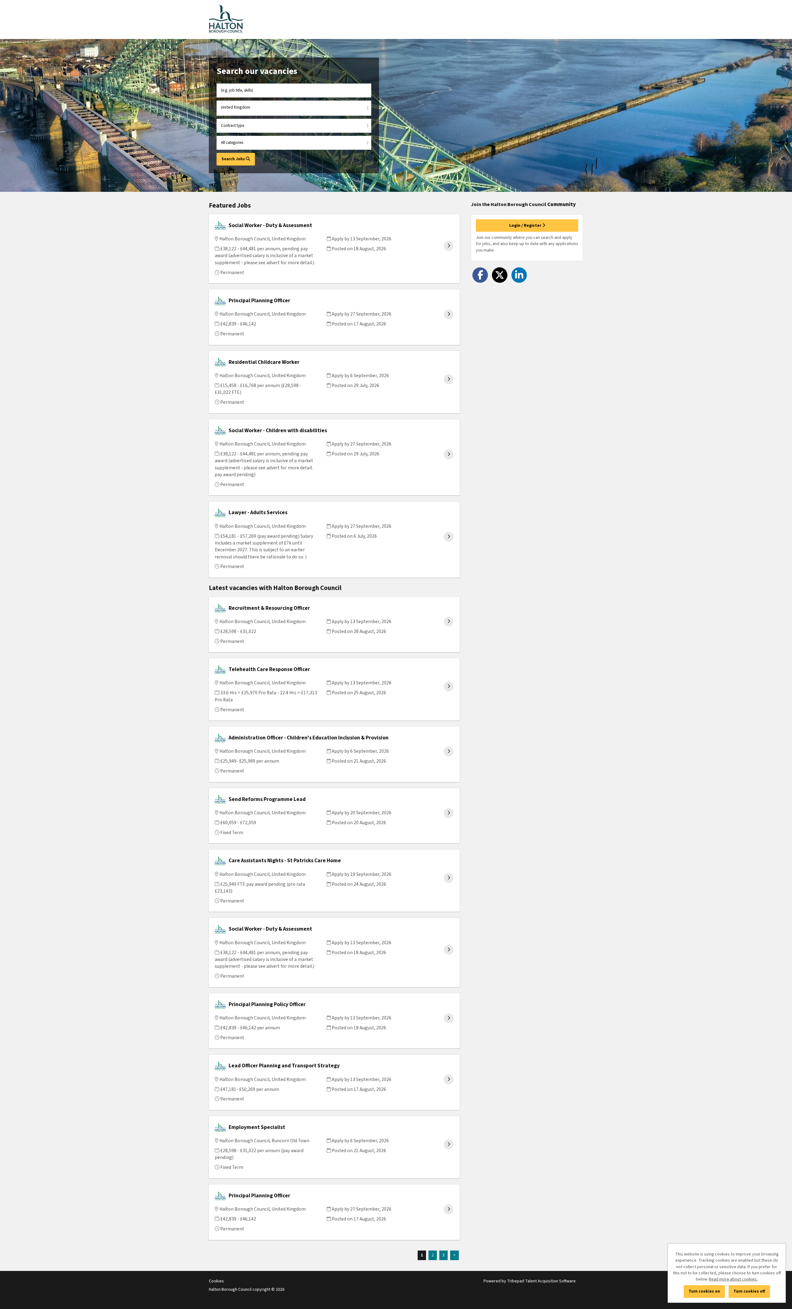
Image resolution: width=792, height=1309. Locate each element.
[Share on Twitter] (499, 275)
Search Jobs (234, 159)
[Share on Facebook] (480, 275)
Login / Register (525, 225)
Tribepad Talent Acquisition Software (541, 1281)
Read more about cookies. (733, 1279)
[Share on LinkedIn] (519, 275)
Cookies (216, 1281)
